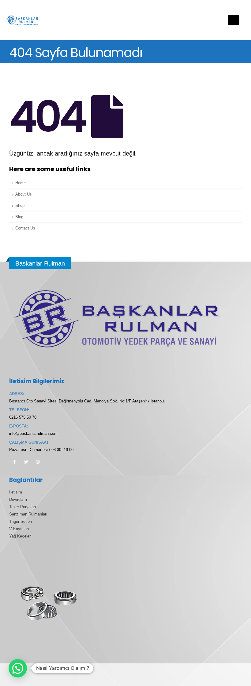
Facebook (14, 461)
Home (20, 183)
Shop (19, 206)
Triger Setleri (20, 521)
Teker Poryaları (22, 507)
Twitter (26, 461)
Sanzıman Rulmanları (28, 514)
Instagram (37, 461)
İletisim (15, 492)
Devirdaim (18, 499)
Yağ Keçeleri (20, 536)
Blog (19, 217)
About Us (23, 194)
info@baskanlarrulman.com (33, 433)
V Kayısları (19, 529)
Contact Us (25, 228)
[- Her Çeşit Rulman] (23, 20)
